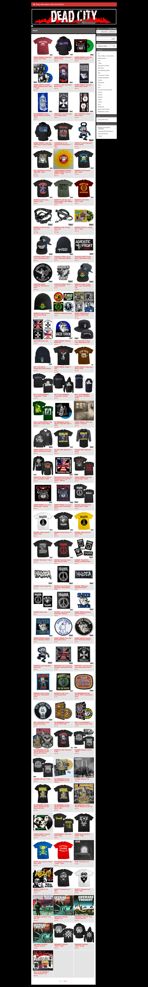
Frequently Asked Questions (105, 131)
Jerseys (100, 80)
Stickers (100, 94)
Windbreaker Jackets (103, 111)
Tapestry (100, 97)
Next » (66, 981)
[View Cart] (104, 32)
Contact (100, 136)
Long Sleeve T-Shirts (103, 75)
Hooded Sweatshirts (103, 77)
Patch (99, 85)
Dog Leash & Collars (103, 65)
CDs (99, 60)
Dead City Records (103, 133)
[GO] (113, 39)
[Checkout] (112, 32)
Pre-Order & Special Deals (105, 89)
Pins (99, 87)
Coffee (100, 63)
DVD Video (101, 68)
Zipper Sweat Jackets (103, 109)
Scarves (100, 92)
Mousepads (101, 82)
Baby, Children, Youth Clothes (106, 56)
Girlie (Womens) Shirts (104, 70)
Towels (100, 99)
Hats (99, 72)
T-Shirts (100, 102)
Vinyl (99, 104)
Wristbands (101, 106)
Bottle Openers (102, 58)
